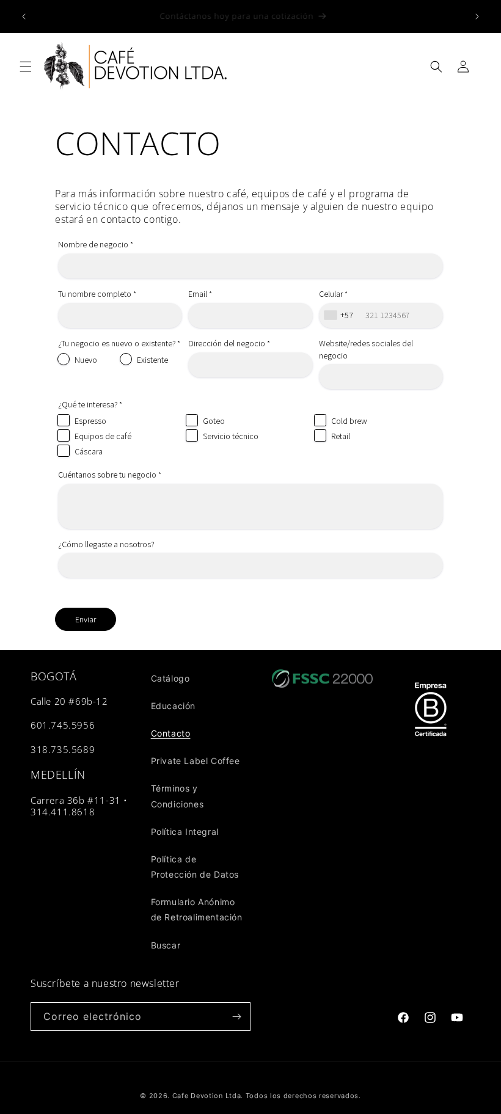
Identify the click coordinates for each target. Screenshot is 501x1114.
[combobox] (340, 315)
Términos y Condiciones (177, 796)
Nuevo (86, 359)
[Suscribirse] (236, 1016)
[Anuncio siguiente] (477, 16)
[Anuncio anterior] (23, 16)
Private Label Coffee (195, 760)
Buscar (166, 945)
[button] (25, 66)
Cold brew (349, 420)
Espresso (90, 420)
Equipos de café (103, 436)
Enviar (85, 619)
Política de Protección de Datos (195, 866)
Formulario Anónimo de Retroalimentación (197, 909)
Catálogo (170, 678)
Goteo (214, 420)
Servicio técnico (230, 436)
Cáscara (89, 451)
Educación (173, 706)
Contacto (171, 733)
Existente (152, 359)
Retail (340, 436)
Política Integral (185, 831)
